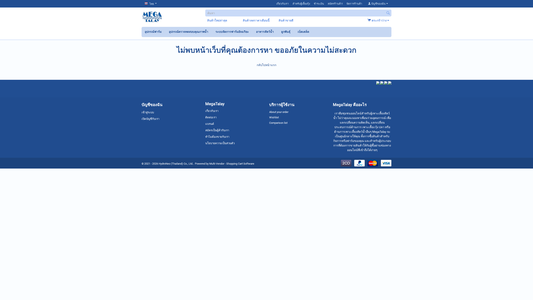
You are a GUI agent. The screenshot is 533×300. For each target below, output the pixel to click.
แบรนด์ (209, 123)
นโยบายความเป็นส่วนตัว (220, 143)
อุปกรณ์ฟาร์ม (153, 31)
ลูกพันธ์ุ (285, 31)
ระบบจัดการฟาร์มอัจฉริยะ (232, 31)
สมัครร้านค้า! (335, 3)
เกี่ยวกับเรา (282, 3)
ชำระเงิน (319, 3)
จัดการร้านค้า (354, 3)
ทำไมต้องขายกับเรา (217, 136)
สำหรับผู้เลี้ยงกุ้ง (301, 3)
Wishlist (274, 117)
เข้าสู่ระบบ (148, 112)
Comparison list (278, 122)
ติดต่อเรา (211, 117)
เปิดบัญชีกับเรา (150, 118)
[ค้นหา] (388, 13)
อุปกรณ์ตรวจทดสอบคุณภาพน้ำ (188, 31)
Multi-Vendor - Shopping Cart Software (231, 163)
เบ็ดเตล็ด (303, 31)
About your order (278, 112)
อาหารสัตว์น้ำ (265, 31)
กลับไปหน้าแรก (266, 65)
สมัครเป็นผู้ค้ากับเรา (217, 130)
